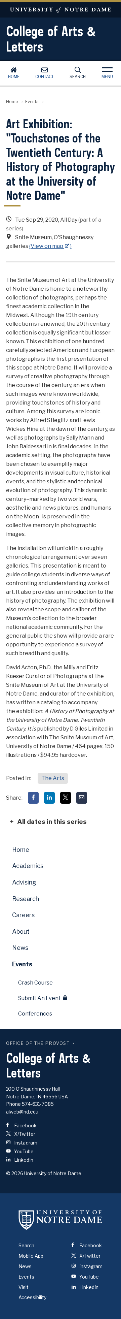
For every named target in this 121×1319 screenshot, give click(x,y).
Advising (24, 882)
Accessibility (32, 1297)
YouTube (23, 1151)
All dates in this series (52, 821)
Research (25, 898)
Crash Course (35, 982)
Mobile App (30, 1256)
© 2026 (14, 1173)
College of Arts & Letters (51, 38)
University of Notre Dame (60, 10)
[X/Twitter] (65, 798)
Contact (44, 76)
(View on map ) (50, 246)
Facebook (25, 1125)
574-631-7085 (38, 1104)
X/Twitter (24, 1134)
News (20, 947)
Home (13, 76)
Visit (23, 1287)
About (21, 931)
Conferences (35, 1013)
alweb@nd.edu (22, 1112)
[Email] (81, 798)
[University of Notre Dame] (60, 1220)
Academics (27, 865)
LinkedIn (23, 1160)
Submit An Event (39, 998)
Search (78, 76)
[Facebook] (33, 798)
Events (32, 101)
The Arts (52, 778)
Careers (23, 915)
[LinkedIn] (49, 798)
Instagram (25, 1143)
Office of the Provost (38, 1043)
